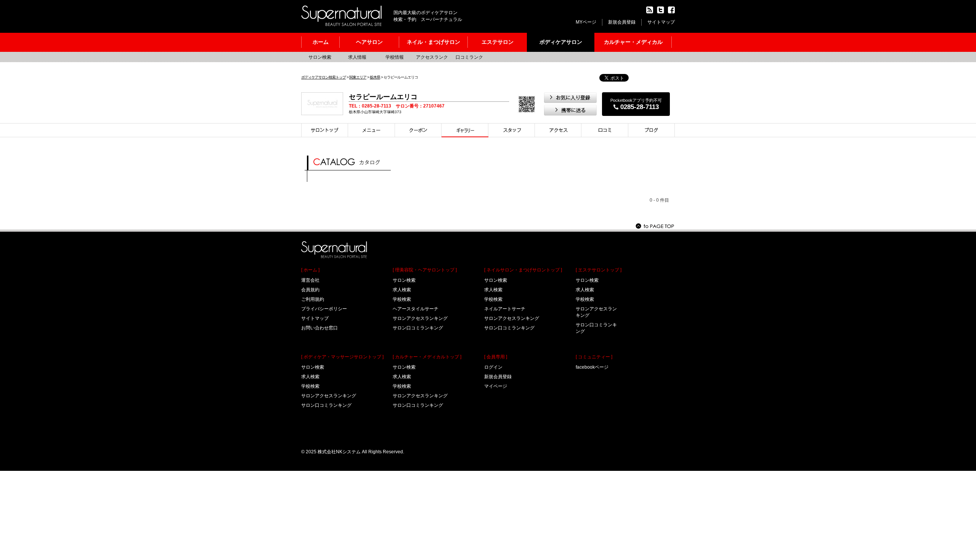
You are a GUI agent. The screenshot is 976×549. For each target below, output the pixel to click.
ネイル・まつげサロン (433, 42)
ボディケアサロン (560, 42)
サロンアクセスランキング (328, 395)
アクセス (558, 130)
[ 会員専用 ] (495, 357)
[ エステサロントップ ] (598, 270)
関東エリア (357, 77)
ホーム (321, 42)
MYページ (586, 22)
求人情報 (357, 57)
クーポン (418, 130)
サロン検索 (319, 57)
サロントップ (324, 130)
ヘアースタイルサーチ (415, 308)
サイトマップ (661, 22)
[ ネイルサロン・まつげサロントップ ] (523, 270)
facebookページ (592, 367)
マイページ (495, 386)
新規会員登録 (622, 22)
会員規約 (310, 289)
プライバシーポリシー (324, 308)
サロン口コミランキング (326, 405)
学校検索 (310, 386)
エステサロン (498, 42)
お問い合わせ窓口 (319, 328)
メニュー (371, 130)
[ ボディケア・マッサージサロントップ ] (342, 357)
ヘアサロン (369, 42)
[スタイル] (464, 130)
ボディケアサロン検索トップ (323, 77)
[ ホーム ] (310, 270)
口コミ (604, 130)
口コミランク (469, 57)
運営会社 (310, 280)
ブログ (651, 130)
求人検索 (310, 376)
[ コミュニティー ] (594, 357)
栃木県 (375, 77)
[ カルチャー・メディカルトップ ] (427, 357)
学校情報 (394, 57)
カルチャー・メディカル (633, 42)
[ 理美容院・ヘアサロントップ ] (425, 270)
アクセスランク (432, 57)
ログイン (493, 367)
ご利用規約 (312, 299)
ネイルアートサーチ (504, 308)
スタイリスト (511, 130)
